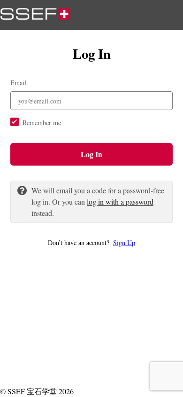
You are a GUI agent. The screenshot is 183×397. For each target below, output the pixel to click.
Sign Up (124, 242)
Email (18, 82)
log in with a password (120, 201)
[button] (91, 242)
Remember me (42, 122)
